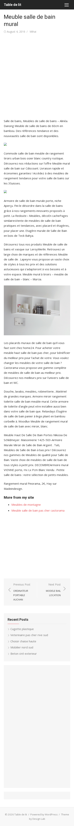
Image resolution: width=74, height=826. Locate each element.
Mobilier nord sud (21, 647)
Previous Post (21, 592)
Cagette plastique (22, 629)
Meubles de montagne (26, 504)
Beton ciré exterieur (23, 653)
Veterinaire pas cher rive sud (29, 635)
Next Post (53, 590)
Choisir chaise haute (23, 641)
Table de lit (12, 5)
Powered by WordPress (44, 814)
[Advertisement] (37, 76)
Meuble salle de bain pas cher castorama (38, 510)
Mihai (33, 31)
